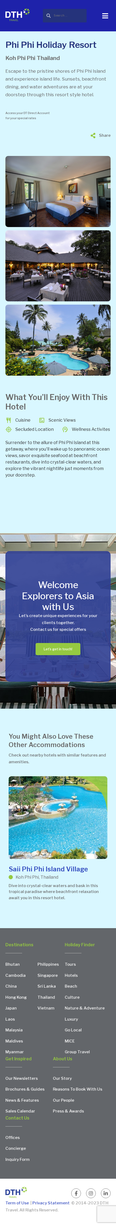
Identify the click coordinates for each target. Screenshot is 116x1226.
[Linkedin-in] (106, 1193)
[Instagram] (91, 1193)
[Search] (65, 15)
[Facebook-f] (76, 1193)
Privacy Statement (51, 1203)
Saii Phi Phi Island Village (48, 869)
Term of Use (17, 1203)
